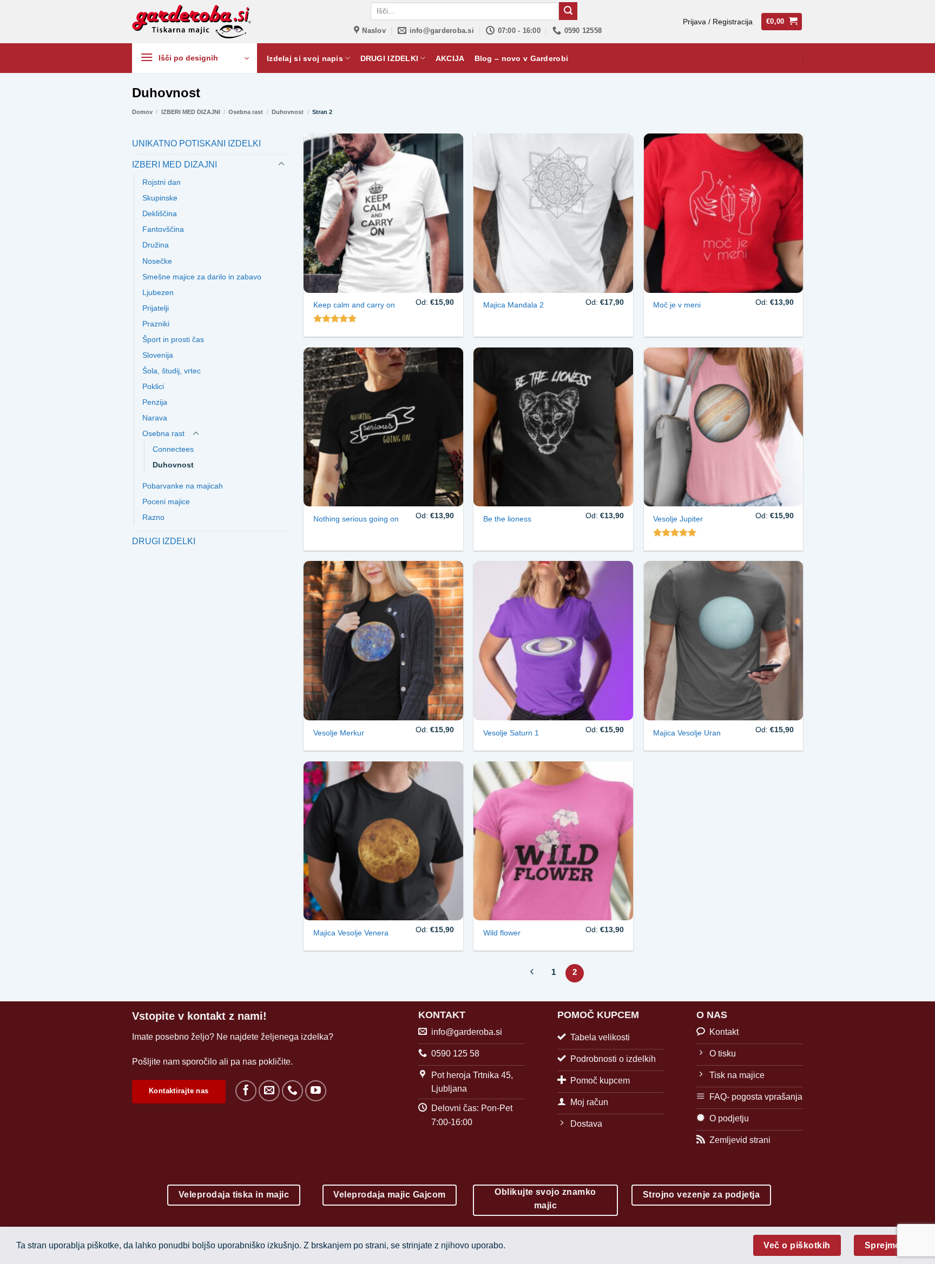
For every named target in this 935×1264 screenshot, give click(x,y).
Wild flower (502, 932)
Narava (154, 417)
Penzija (154, 402)
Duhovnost (288, 112)
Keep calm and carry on (354, 304)
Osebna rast (245, 112)
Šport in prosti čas (173, 339)
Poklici (153, 386)
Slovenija (157, 355)
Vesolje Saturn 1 (511, 732)
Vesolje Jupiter (678, 518)
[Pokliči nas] (292, 1090)
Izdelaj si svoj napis (305, 58)
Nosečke (157, 261)
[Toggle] (281, 164)
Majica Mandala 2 (513, 304)
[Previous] (532, 973)
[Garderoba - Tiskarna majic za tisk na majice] (192, 21)
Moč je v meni (677, 304)
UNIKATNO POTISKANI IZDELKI (196, 143)
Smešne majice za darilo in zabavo (201, 276)
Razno (153, 517)
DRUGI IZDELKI (389, 58)
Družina (155, 244)
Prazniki (155, 323)
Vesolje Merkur (338, 732)
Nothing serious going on (356, 518)
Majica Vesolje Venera (351, 932)
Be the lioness (507, 518)
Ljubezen (158, 292)
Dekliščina (159, 213)
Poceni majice (166, 501)
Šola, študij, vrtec (171, 370)
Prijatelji (155, 308)
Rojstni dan (161, 182)
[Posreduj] (568, 11)
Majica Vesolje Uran (687, 732)
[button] (718, 21)
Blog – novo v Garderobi (522, 58)
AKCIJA (450, 58)
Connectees (173, 449)
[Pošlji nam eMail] (269, 1090)
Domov (142, 112)
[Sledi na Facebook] (245, 1090)
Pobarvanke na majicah (182, 485)
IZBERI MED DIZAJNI (190, 112)
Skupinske (159, 197)
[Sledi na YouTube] (315, 1090)
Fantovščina (163, 229)
